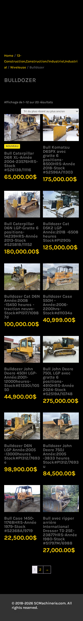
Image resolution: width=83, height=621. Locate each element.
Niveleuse (18, 67)
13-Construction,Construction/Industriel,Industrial (41, 61)
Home (8, 56)
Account (26, 13)
